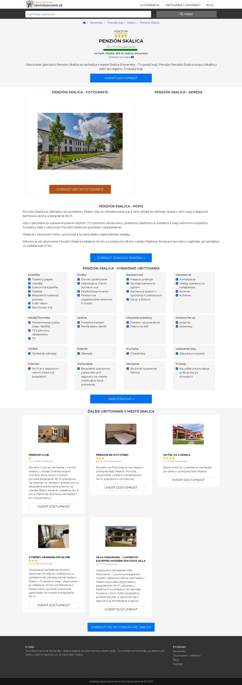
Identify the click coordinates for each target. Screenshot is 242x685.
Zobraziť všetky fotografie (80, 189)
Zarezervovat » (121, 399)
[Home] (84, 22)
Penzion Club (39, 454)
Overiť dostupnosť (121, 78)
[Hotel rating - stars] (121, 36)
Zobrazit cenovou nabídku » (121, 258)
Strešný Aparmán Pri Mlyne (49, 557)
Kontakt (178, 664)
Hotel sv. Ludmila (176, 454)
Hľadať (188, 14)
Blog (210, 5)
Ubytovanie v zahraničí (183, 5)
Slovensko (179, 651)
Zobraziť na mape (119, 57)
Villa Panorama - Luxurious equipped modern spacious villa (121, 559)
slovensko (148, 5)
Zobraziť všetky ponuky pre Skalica (121, 627)
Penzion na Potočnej (112, 454)
